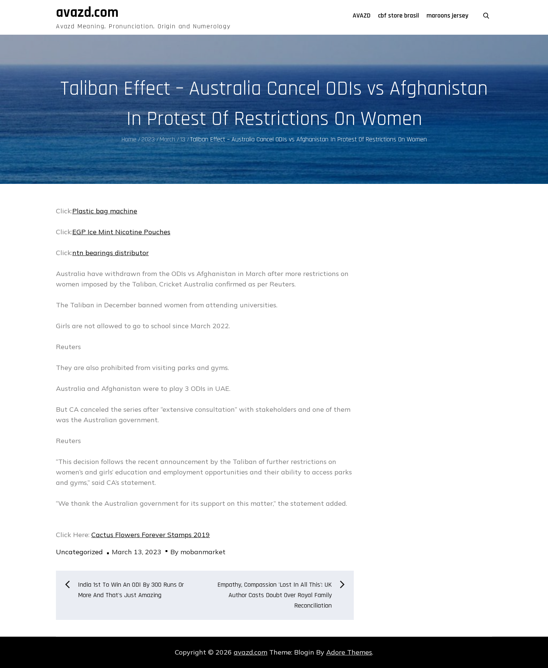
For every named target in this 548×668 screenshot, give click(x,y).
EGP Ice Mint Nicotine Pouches (121, 232)
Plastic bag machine (104, 211)
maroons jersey (447, 15)
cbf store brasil (398, 15)
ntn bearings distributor (110, 252)
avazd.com (87, 13)
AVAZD (362, 15)
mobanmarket (203, 552)
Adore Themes (349, 652)
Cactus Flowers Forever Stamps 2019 (150, 534)
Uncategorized (79, 552)
